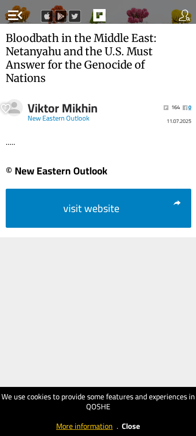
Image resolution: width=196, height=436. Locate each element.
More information (84, 426)
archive (119, 18)
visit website (91, 208)
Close (131, 426)
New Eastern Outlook (58, 118)
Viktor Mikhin (63, 108)
